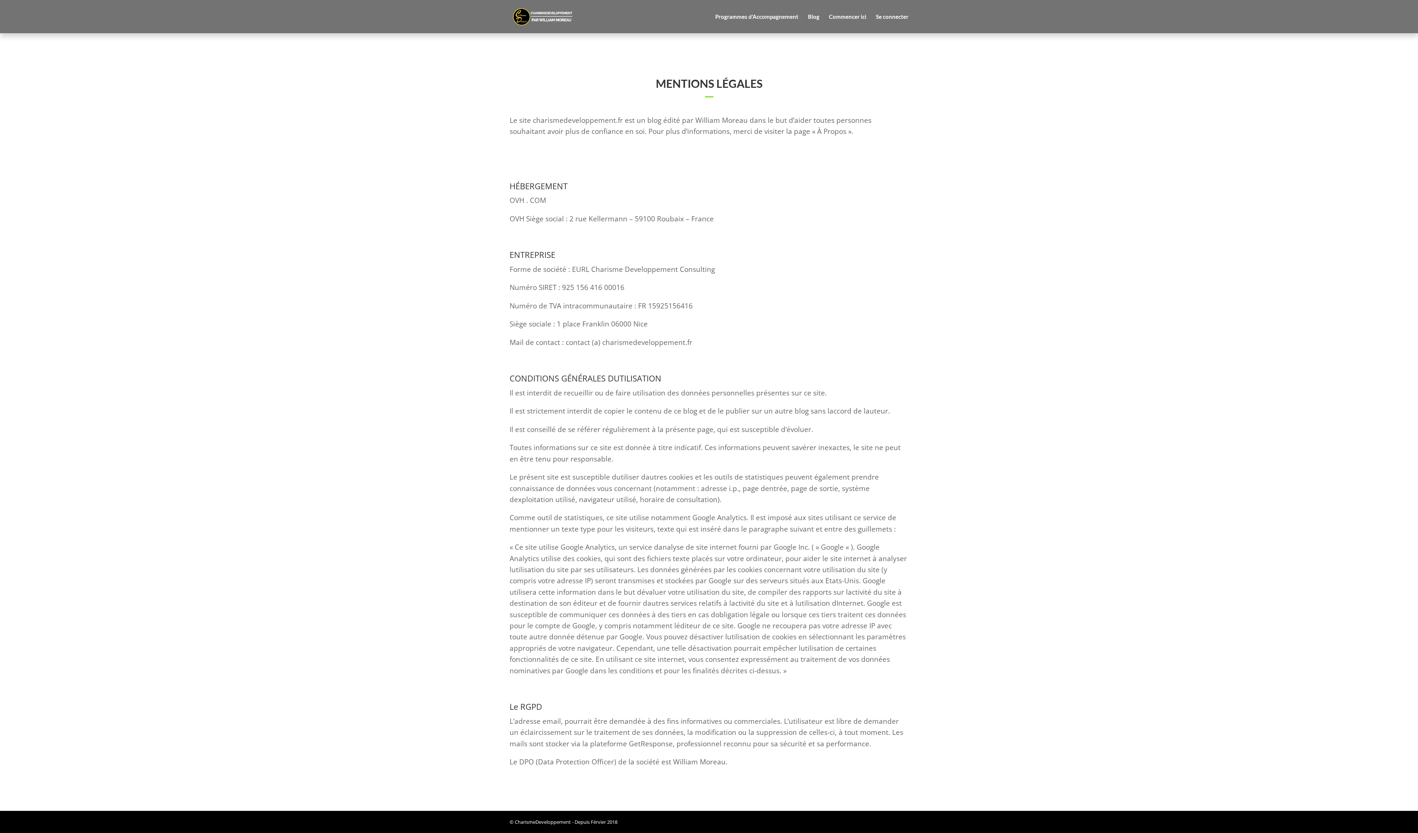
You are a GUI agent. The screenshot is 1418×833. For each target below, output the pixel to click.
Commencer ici (847, 17)
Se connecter (892, 17)
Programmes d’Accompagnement (756, 17)
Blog (813, 17)
